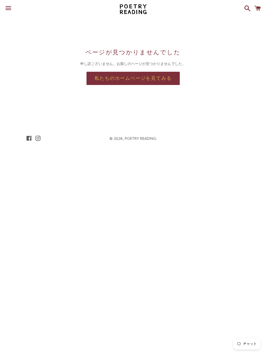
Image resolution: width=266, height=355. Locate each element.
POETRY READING (140, 138)
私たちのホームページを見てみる (133, 78)
